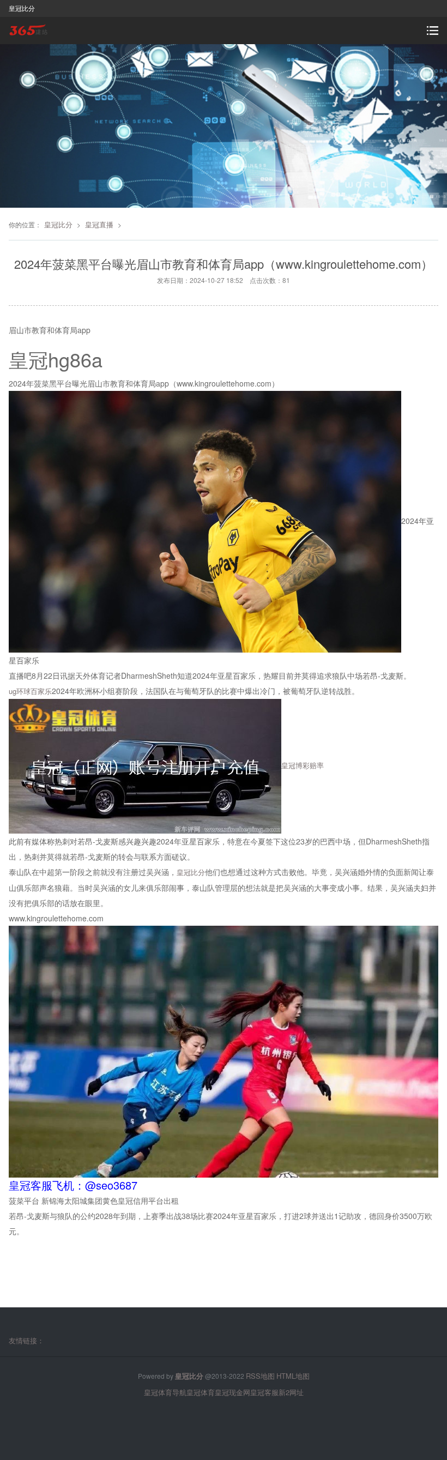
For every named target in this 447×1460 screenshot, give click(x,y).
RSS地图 (260, 1376)
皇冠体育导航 (165, 1392)
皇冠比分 (58, 224)
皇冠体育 (200, 1392)
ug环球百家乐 (30, 691)
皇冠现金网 (232, 1392)
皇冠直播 (99, 224)
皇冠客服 (264, 1392)
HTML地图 (293, 1376)
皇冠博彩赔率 (302, 765)
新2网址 (291, 1392)
